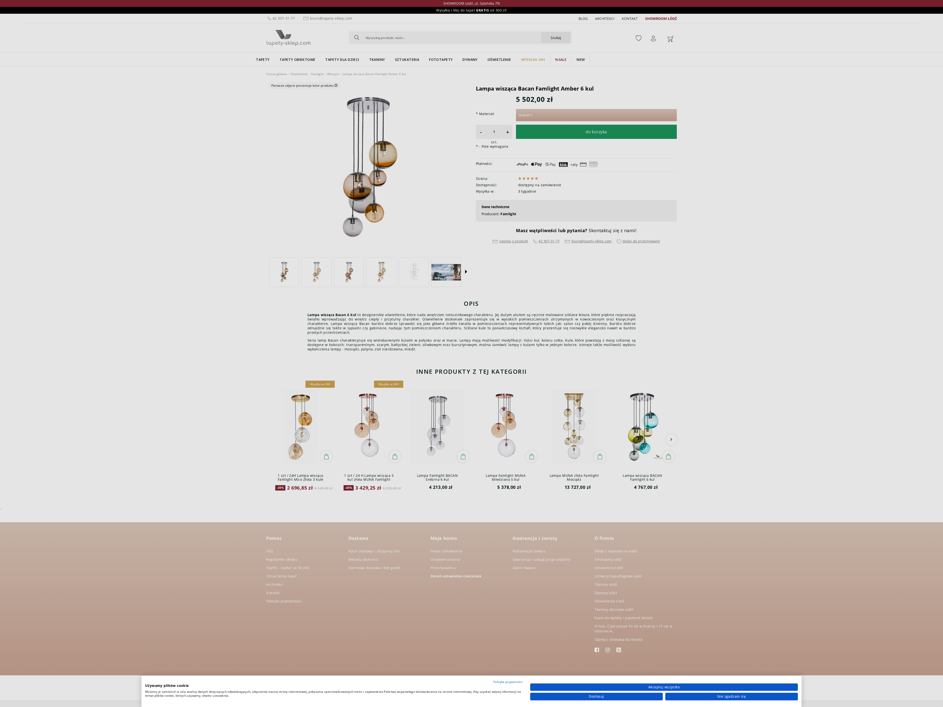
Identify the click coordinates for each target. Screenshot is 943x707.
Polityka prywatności (508, 682)
